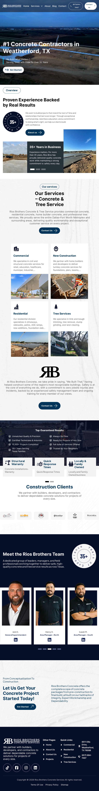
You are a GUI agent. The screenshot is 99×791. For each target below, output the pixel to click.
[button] (32, 169)
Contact (62, 6)
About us (32, 132)
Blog (54, 6)
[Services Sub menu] (42, 6)
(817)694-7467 (77, 6)
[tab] (47, 481)
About (47, 6)
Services (35, 6)
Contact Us (89, 6)
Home (26, 6)
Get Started (16, 70)
